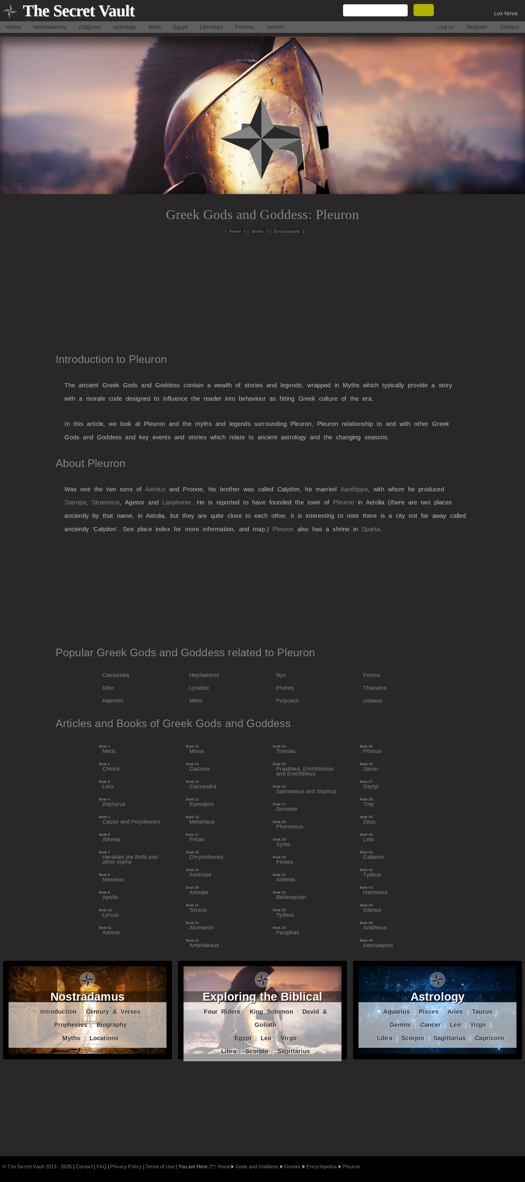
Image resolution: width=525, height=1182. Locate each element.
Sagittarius (294, 1051)
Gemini (400, 1024)
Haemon (112, 701)
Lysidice (199, 688)
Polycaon (287, 701)
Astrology (124, 27)
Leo (266, 1038)
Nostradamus (49, 27)
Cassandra (115, 675)
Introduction (58, 1011)
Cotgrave (89, 27)
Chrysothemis (206, 855)
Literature (211, 27)
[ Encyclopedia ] (287, 231)
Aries (455, 1011)
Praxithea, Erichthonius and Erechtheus (305, 769)
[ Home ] (235, 231)
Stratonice (106, 502)
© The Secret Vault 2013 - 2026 (37, 1166)
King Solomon (271, 1011)
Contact (509, 27)
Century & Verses (113, 1011)
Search (275, 27)
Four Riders (222, 1011)
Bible (155, 27)
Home (13, 27)
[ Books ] (257, 231)
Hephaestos (204, 675)
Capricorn (489, 1038)
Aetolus (155, 489)
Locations (104, 1038)
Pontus (371, 675)
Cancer (430, 1024)
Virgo (289, 1038)
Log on (446, 27)
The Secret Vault (79, 11)
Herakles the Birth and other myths (130, 857)
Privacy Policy (126, 1166)
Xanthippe (354, 489)
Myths (71, 1038)
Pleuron (343, 502)
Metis (196, 701)
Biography (112, 1024)
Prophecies (70, 1024)
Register (477, 27)
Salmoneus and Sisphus (306, 789)
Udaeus (372, 701)
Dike (108, 688)
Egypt (180, 27)
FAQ (102, 1166)
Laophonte (176, 502)
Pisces (428, 1011)
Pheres (285, 688)
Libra (228, 1051)
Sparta (371, 529)
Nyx (281, 675)
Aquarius (396, 1011)
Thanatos (374, 688)
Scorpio (256, 1051)
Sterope (75, 502)
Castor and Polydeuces (131, 820)
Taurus (482, 1011)
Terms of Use (160, 1166)
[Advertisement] (265, 288)
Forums (244, 27)
